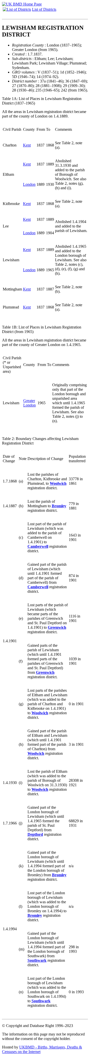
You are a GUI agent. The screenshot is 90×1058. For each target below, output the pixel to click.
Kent (27, 145)
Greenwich (57, 627)
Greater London (29, 402)
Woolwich (58, 483)
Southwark (37, 960)
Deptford (35, 834)
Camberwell (38, 546)
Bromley (59, 506)
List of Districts (44, 9)
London (29, 184)
